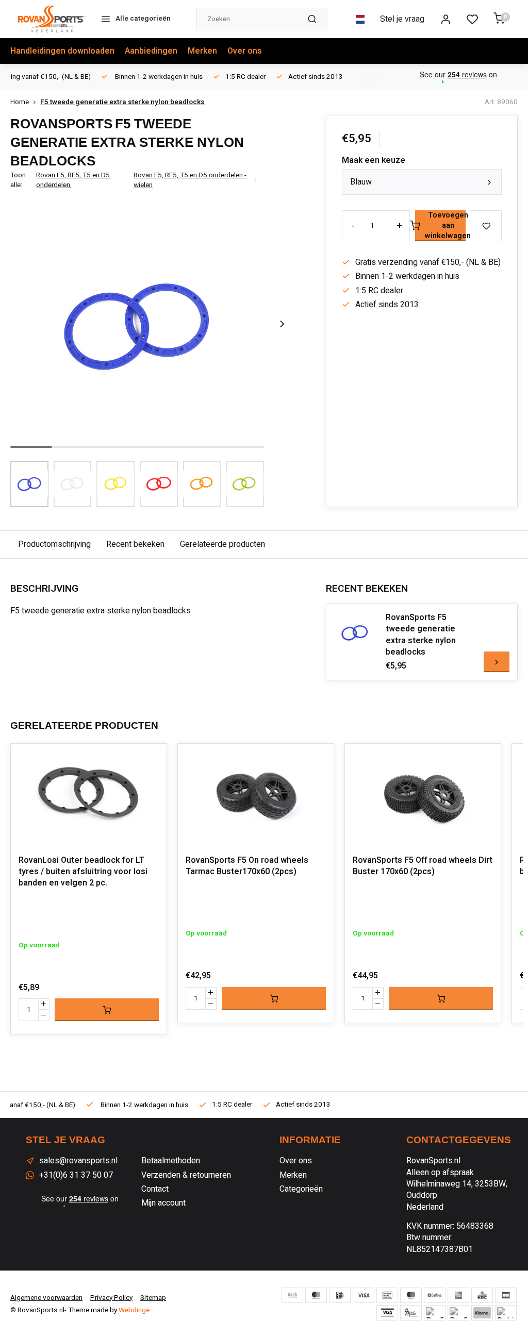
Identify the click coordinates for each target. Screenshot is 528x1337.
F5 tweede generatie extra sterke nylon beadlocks (122, 102)
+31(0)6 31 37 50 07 (76, 1175)
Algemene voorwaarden (46, 1298)
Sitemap (153, 1298)
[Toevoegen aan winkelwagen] (107, 1009)
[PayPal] (435, 1313)
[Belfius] (435, 1295)
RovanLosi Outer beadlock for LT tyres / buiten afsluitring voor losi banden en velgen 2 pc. (83, 872)
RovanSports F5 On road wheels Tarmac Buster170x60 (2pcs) (247, 866)
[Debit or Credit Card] (506, 1313)
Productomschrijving (54, 544)
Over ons (244, 51)
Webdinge (134, 1310)
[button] (282, 324)
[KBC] (482, 1295)
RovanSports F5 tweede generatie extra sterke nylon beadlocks (421, 635)
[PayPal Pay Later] (458, 1313)
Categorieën (301, 1189)
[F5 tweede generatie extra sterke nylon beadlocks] (354, 632)
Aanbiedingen (151, 51)
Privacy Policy (111, 1298)
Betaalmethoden (170, 1160)
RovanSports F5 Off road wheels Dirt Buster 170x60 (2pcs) (422, 866)
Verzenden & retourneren (186, 1175)
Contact (155, 1189)
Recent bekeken (135, 544)
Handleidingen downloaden (62, 51)
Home (19, 102)
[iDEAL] (340, 1295)
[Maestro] (411, 1295)
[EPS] (411, 1313)
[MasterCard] (316, 1295)
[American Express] (458, 1295)
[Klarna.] (482, 1313)
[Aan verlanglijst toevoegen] (151, 759)
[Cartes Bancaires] (506, 1295)
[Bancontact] (387, 1295)
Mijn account (163, 1203)
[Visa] (363, 1295)
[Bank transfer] (292, 1295)
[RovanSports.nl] (51, 19)
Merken (202, 51)
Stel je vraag (402, 19)
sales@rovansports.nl (78, 1160)
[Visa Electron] (387, 1313)
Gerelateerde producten (222, 544)
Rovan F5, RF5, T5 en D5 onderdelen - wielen (190, 180)
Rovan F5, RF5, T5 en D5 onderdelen (73, 180)
